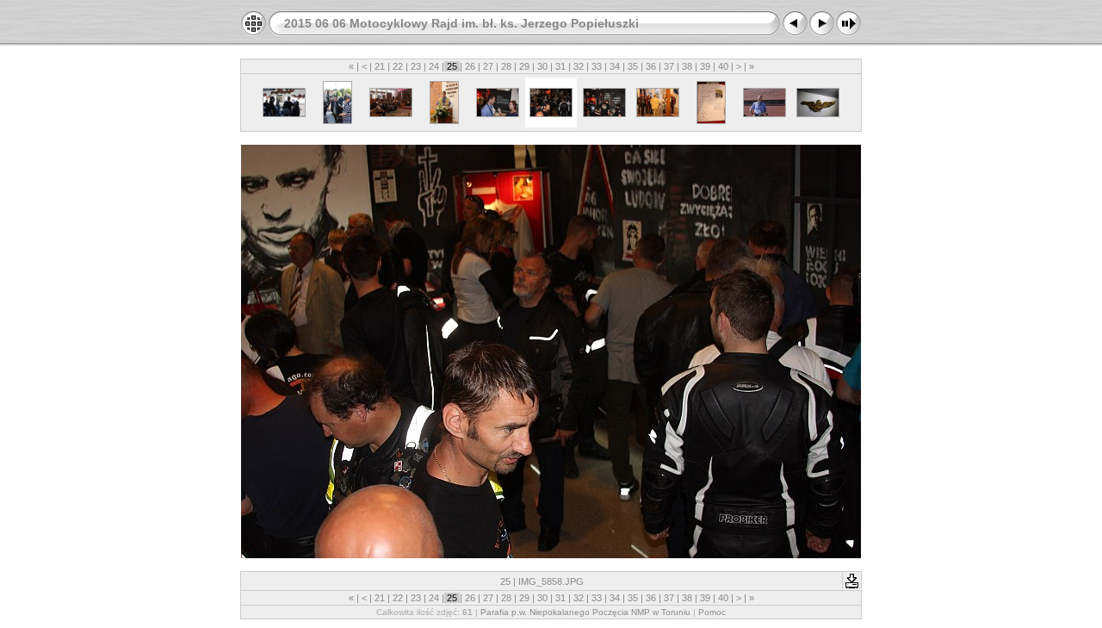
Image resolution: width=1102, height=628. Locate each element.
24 (434, 66)
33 (596, 66)
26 (470, 66)
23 (416, 66)
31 (560, 66)
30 (542, 66)
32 (578, 66)
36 (651, 66)
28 (506, 66)
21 (379, 66)
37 (669, 66)
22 (398, 66)
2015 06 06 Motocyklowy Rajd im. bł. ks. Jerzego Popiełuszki (461, 23)
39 (705, 66)
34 (614, 66)
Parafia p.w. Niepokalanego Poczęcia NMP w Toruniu (585, 612)
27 (488, 66)
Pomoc (712, 612)
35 (633, 66)
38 (687, 66)
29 (524, 66)
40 (723, 66)
